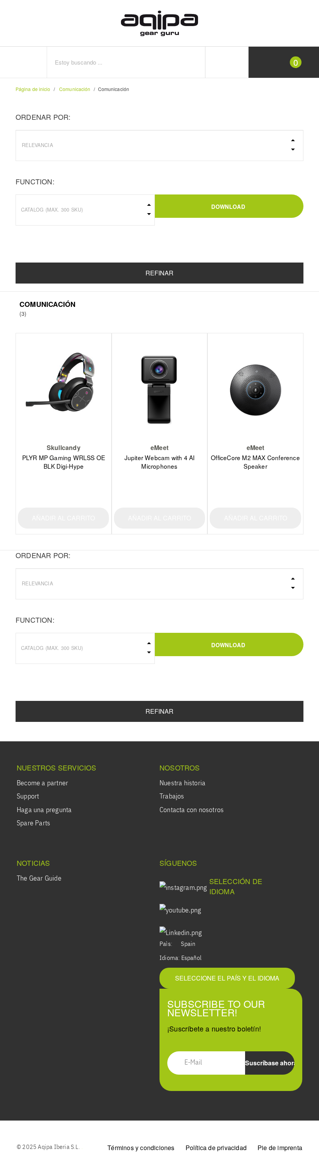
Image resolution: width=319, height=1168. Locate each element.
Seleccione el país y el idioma (227, 978)
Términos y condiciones (140, 1147)
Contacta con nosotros (192, 810)
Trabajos (172, 796)
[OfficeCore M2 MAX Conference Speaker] (255, 389)
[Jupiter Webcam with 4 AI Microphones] (159, 389)
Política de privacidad (216, 1147)
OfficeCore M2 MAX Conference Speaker (255, 461)
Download (228, 206)
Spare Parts (33, 823)
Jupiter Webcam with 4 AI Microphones (159, 461)
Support (28, 796)
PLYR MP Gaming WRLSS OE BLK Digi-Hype (63, 461)
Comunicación (74, 89)
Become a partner (42, 783)
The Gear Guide (39, 878)
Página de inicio (33, 89)
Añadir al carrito (63, 517)
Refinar (159, 272)
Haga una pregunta (44, 810)
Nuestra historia (182, 783)
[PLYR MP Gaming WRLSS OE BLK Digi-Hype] (63, 389)
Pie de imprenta (280, 1147)
